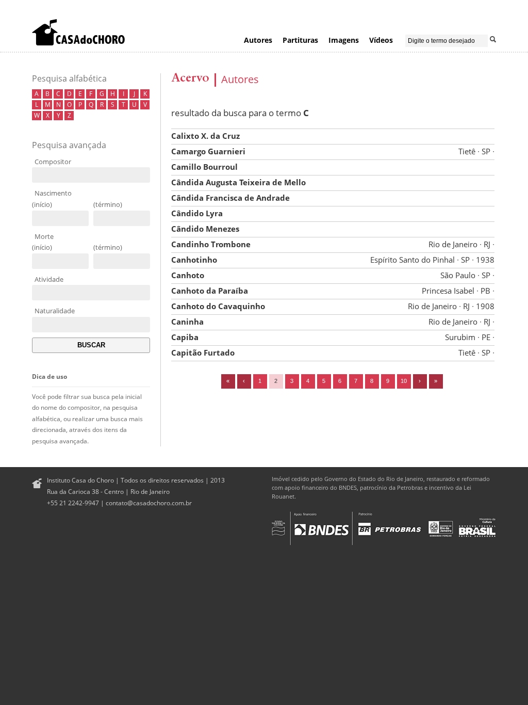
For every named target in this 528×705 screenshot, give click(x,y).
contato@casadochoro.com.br (149, 503)
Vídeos (381, 40)
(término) (107, 204)
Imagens (343, 40)
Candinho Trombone (332, 244)
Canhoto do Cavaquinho (332, 306)
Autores (258, 40)
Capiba (332, 337)
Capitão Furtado (332, 352)
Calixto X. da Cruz (205, 136)
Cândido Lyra (197, 213)
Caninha (332, 321)
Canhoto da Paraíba (332, 290)
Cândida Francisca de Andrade (230, 198)
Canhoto (332, 275)
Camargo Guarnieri (332, 151)
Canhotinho (332, 259)
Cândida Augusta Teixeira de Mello (238, 182)
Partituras (300, 40)
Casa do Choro (78, 32)
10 (404, 381)
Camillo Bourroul (204, 167)
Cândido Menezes (205, 228)
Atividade (49, 279)
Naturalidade (55, 310)
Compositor (53, 161)
